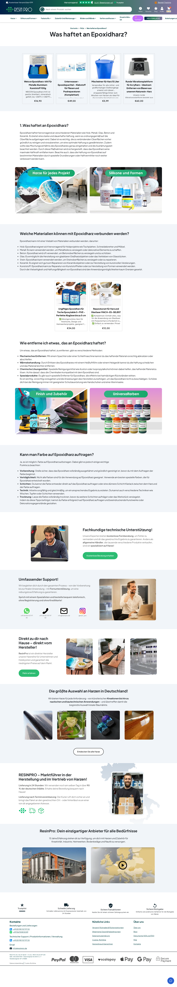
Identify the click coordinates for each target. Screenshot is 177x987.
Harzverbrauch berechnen (102, 944)
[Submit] (42, 9)
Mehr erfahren (29, 673)
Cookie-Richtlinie (99, 940)
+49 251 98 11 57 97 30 (21, 929)
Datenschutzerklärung (101, 936)
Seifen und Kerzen (107, 18)
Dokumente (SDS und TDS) (144, 936)
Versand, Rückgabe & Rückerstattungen (108, 927)
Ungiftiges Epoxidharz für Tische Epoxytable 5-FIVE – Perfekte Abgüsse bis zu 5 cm (71, 312)
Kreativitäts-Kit (125, 18)
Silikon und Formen (28, 18)
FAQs (82, 28)
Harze (12, 18)
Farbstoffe (45, 18)
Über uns (137, 927)
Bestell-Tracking (164, 2)
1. (21, 125)
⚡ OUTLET (138, 18)
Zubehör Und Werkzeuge (65, 18)
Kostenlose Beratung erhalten (100, 555)
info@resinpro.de (20, 948)
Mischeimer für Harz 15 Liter (105, 81)
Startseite (74, 28)
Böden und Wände (87, 18)
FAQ (135, 940)
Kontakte (137, 944)
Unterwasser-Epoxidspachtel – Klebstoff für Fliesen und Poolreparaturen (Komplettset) (72, 88)
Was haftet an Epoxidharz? (88, 34)
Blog (135, 932)
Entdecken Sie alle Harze (88, 751)
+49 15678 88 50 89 (20, 932)
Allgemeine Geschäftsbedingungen (106, 932)
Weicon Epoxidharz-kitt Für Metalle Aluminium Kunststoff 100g (38, 84)
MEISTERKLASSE (153, 18)
